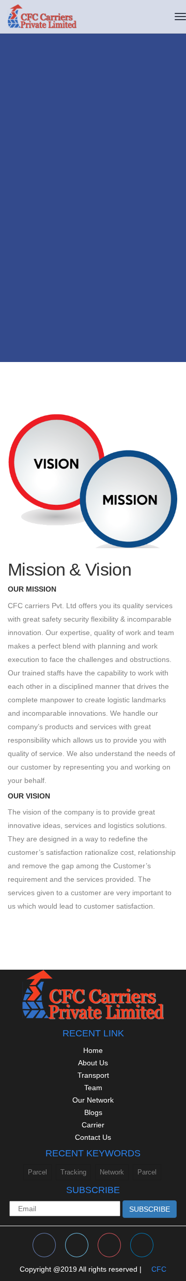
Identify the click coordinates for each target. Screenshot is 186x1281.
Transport (93, 1075)
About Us (93, 1063)
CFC (158, 1269)
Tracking (73, 1172)
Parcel (37, 1172)
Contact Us (93, 1137)
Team (93, 1087)
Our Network (93, 1100)
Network (112, 1172)
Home (93, 1050)
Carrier (93, 1125)
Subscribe (149, 1209)
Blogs (93, 1112)
